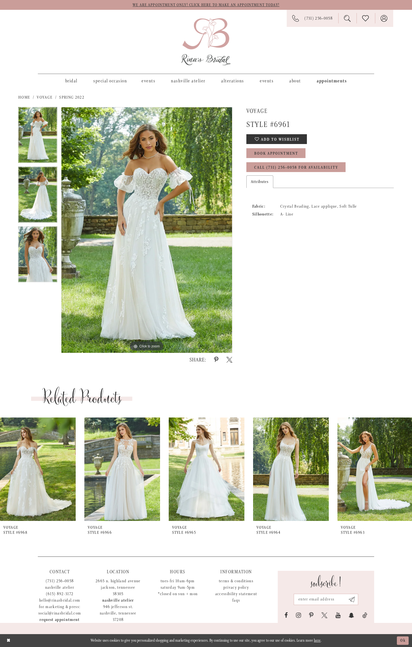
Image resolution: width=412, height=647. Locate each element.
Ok (403, 640)
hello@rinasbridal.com (59, 600)
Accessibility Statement (236, 594)
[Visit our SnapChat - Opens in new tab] (351, 615)
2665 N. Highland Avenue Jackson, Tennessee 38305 (118, 587)
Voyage (44, 97)
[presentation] (38, 469)
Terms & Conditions (236, 581)
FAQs (236, 600)
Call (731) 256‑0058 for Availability (296, 167)
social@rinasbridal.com (59, 613)
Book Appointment (276, 153)
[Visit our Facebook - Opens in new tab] (286, 615)
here (317, 640)
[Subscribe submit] (352, 599)
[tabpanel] (37, 137)
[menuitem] (71, 81)
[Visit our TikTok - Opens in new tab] (364, 615)
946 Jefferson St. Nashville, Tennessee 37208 (118, 613)
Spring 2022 (71, 97)
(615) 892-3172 (60, 594)
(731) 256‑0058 (60, 581)
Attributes (260, 181)
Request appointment (60, 619)
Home (24, 97)
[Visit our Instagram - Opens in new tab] (298, 615)
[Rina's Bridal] (205, 41)
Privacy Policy (236, 587)
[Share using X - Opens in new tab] (229, 359)
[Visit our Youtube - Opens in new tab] (338, 615)
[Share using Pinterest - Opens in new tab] (216, 359)
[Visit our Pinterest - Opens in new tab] (311, 615)
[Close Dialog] (8, 640)
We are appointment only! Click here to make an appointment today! (206, 5)
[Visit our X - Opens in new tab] (324, 615)
